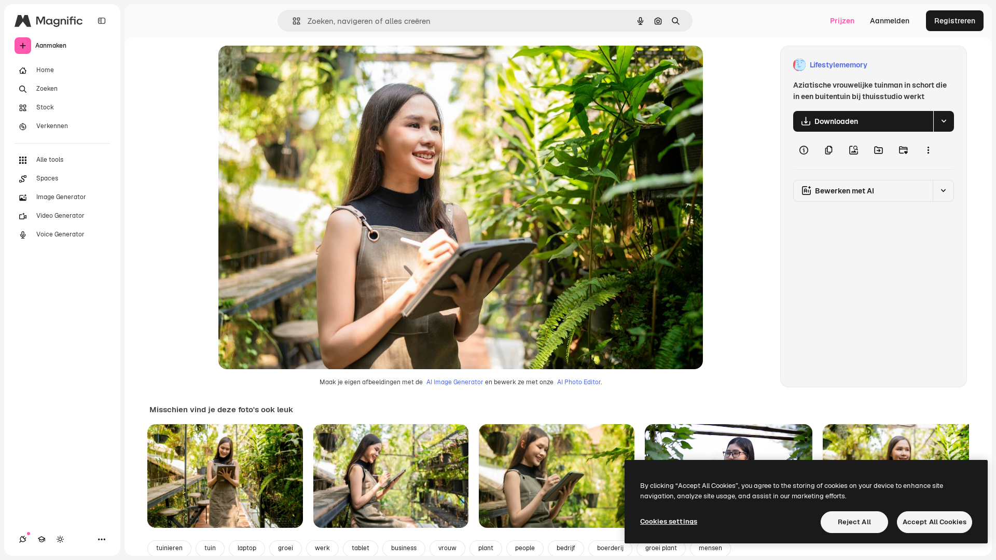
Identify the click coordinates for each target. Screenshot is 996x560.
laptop (247, 548)
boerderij (610, 548)
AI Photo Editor (579, 382)
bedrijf (566, 548)
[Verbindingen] (23, 539)
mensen (710, 548)
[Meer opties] (928, 150)
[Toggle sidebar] (101, 20)
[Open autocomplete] (292, 21)
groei (285, 548)
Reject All (854, 521)
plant (485, 548)
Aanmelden (889, 20)
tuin (210, 548)
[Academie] (41, 539)
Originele (286, 65)
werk (322, 548)
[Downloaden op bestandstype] (943, 121)
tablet (360, 548)
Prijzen (842, 20)
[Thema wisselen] (60, 539)
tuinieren (169, 548)
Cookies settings (668, 521)
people (525, 548)
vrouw (447, 548)
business (404, 548)
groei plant (661, 548)
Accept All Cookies (934, 521)
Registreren (954, 20)
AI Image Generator (454, 382)
